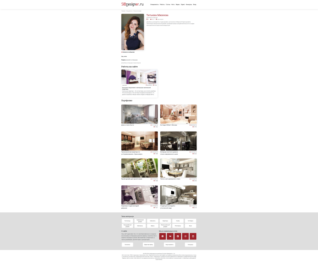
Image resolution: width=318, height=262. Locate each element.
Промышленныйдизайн (165, 225)
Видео (178, 4)
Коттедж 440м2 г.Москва (168, 125)
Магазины (140, 225)
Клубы (178, 220)
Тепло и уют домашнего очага (170, 179)
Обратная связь (148, 244)
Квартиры (165, 220)
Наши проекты (169, 244)
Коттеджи (190, 220)
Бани (190, 225)
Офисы (153, 225)
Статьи (168, 4)
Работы (162, 4)
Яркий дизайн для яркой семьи (131, 179)
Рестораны (178, 225)
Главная (123, 11)
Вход (194, 4)
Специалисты (154, 4)
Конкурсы (189, 4)
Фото (173, 4)
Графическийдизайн (140, 220)
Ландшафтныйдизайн (127, 225)
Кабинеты (152, 220)
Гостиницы (127, 220)
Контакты (127, 244)
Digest (183, 4)
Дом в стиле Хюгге (127, 125)
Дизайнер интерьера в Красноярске (131, 63)
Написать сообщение (129, 52)
